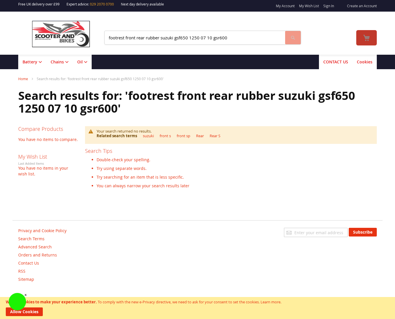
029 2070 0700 (102, 4)
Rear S (215, 135)
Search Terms (31, 238)
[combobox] (195, 37)
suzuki (148, 135)
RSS (21, 271)
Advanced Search (35, 247)
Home (23, 78)
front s (165, 135)
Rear (200, 135)
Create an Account (362, 5)
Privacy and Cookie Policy (42, 230)
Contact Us (28, 263)
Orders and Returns (37, 255)
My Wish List (309, 5)
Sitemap (26, 279)
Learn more (270, 302)
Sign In (328, 5)
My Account (285, 5)
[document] (197, 308)
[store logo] (64, 34)
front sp (183, 135)
